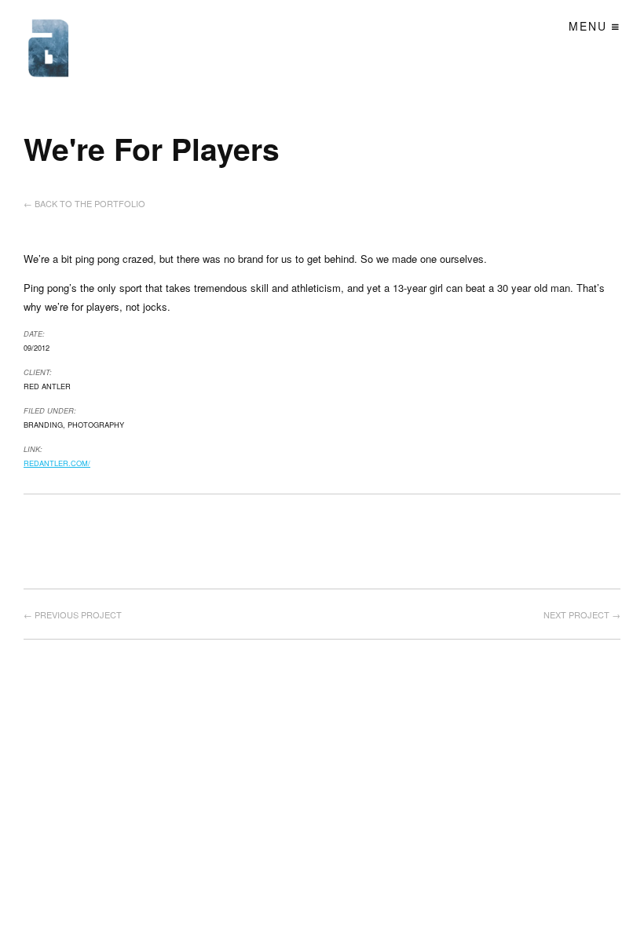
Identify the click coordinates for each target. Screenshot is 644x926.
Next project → (581, 614)
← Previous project (73, 614)
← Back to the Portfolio (84, 203)
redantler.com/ (57, 463)
